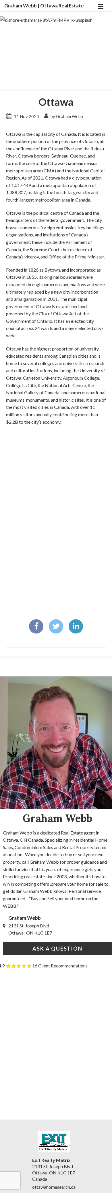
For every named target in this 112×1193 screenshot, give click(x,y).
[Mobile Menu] (100, 5)
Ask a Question (57, 948)
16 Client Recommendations (60, 965)
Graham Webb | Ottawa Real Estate (44, 6)
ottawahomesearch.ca (54, 1187)
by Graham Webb (66, 116)
